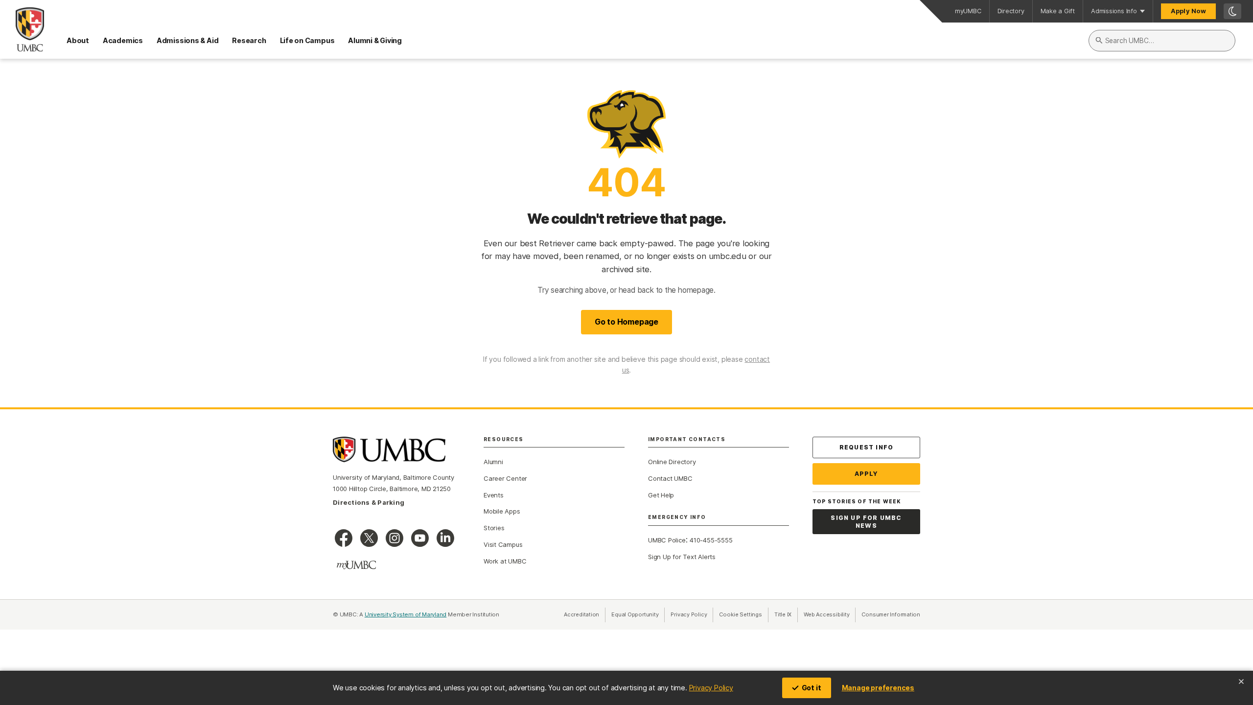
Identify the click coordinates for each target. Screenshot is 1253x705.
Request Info (866, 447)
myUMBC (968, 11)
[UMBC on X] (369, 538)
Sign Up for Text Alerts (682, 557)
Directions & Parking (368, 502)
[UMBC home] (22, 29)
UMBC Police (667, 540)
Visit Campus (503, 544)
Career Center (505, 478)
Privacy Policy (711, 687)
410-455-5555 (711, 540)
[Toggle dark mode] (1232, 11)
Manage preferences (878, 687)
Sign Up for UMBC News (866, 521)
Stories (494, 528)
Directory (1011, 11)
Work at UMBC (505, 561)
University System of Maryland (406, 614)
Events (494, 495)
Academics (123, 40)
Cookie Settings (740, 614)
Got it (811, 687)
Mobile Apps (502, 511)
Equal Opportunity (638, 614)
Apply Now (1188, 11)
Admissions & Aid (187, 40)
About (78, 40)
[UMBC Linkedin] (445, 538)
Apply (867, 473)
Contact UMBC (670, 478)
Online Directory (672, 462)
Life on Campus (307, 40)
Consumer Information (890, 614)
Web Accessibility (830, 614)
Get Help (661, 495)
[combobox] (1162, 40)
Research (249, 40)
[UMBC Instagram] (394, 538)
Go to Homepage (626, 322)
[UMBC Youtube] (420, 538)
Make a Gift (1058, 11)
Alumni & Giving (375, 40)
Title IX (786, 614)
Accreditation (581, 614)
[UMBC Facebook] (343, 538)
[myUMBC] (356, 565)
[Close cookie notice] (1241, 681)
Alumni (493, 462)
